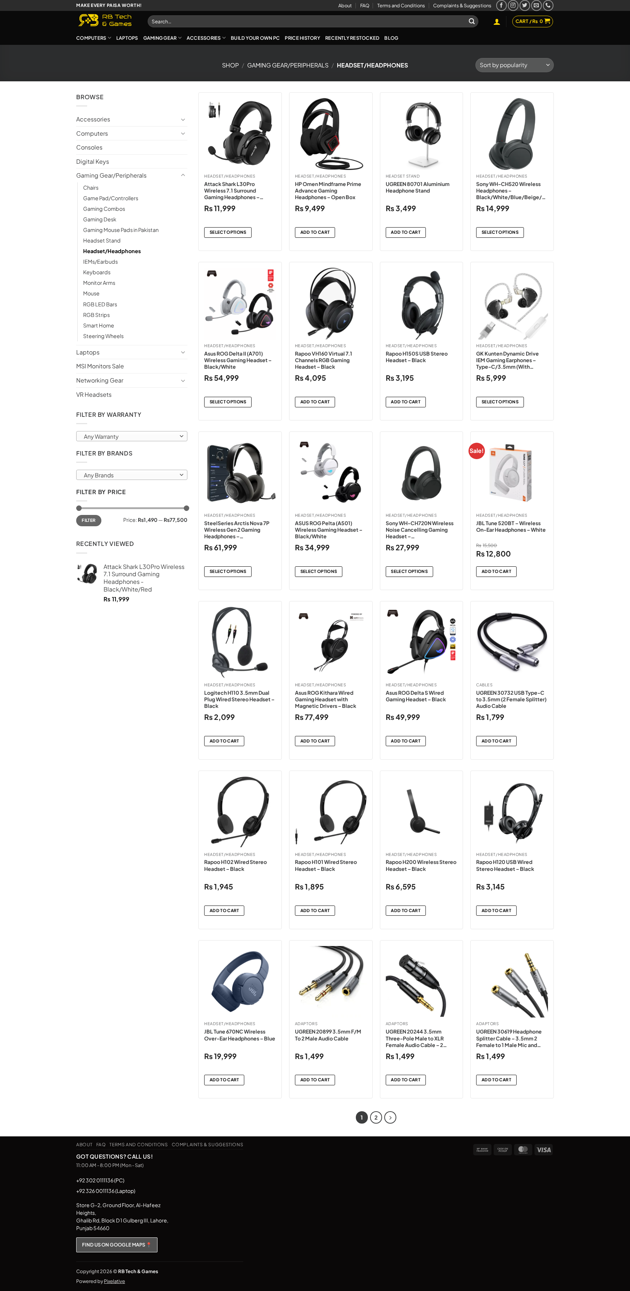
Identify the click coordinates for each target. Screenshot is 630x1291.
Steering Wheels (103, 336)
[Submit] (472, 21)
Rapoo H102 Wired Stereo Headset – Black (235, 865)
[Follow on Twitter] (525, 5)
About (345, 5)
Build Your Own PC (255, 38)
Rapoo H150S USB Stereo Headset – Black (417, 356)
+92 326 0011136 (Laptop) (105, 1190)
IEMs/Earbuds (100, 261)
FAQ (364, 5)
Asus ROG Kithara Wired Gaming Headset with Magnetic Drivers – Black (325, 699)
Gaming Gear (160, 38)
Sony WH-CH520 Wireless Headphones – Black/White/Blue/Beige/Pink (511, 191)
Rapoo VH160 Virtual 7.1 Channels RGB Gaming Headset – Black (323, 360)
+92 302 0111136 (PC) (100, 1180)
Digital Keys (92, 161)
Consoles (89, 147)
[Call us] (548, 5)
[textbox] (130, 436)
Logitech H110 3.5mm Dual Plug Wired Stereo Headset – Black (239, 699)
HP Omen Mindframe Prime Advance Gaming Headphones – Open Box (328, 190)
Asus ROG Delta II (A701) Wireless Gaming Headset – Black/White (238, 360)
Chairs (90, 187)
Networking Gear (99, 380)
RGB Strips (96, 314)
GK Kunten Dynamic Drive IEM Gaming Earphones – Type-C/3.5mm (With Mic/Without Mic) (507, 360)
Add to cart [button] (315, 232)
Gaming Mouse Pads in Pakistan (121, 229)
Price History (302, 38)
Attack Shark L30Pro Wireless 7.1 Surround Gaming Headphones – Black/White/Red (232, 191)
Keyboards (96, 272)
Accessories (204, 38)
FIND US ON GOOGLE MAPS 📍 (117, 1245)
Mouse (91, 293)
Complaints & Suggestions (462, 5)
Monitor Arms (99, 282)
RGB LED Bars (100, 304)
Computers (91, 38)
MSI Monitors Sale (100, 366)
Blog (391, 38)
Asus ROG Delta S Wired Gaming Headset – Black (416, 695)
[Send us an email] (536, 5)
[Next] (390, 1117)
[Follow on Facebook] (501, 5)
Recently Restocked (352, 38)
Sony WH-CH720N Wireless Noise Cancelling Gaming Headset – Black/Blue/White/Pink (420, 530)
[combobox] (131, 436)
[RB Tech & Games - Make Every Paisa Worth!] (106, 21)
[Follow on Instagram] (513, 5)
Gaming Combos (104, 208)
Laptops (127, 38)
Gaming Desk (99, 219)
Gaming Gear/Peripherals (287, 65)
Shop (230, 65)
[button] (497, 21)
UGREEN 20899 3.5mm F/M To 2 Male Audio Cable (328, 1034)
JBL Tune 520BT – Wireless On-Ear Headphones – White (511, 526)
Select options (228, 232)
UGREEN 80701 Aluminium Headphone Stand (418, 187)
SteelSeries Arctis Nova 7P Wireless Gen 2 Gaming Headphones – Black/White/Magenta (236, 530)
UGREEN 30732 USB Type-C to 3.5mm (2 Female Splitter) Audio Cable (511, 699)
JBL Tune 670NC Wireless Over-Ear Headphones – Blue (239, 1034)
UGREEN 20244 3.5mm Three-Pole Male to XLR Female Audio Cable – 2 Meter (415, 1038)
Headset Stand (102, 240)
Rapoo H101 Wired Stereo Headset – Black (326, 865)
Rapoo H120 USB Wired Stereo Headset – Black (505, 865)
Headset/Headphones (112, 251)
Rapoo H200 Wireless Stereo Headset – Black (421, 865)
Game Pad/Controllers (110, 198)
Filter (89, 520)
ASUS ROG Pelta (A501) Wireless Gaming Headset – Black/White (328, 529)
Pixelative (114, 1281)
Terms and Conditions (401, 5)
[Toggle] (183, 119)
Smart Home (98, 325)
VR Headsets (94, 394)
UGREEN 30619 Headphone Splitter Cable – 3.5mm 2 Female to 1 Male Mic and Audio (509, 1038)
